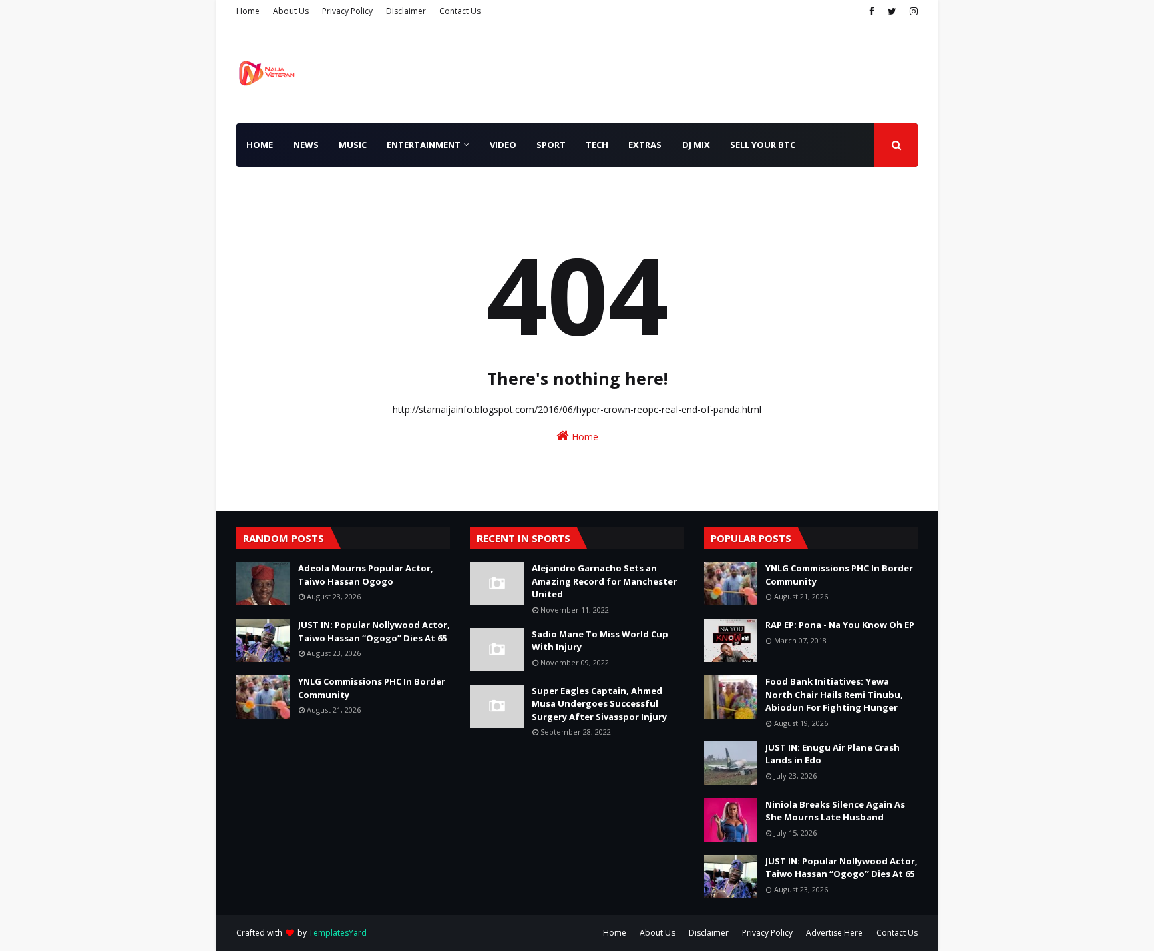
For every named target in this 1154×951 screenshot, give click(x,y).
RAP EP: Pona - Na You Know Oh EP (839, 625)
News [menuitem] (306, 145)
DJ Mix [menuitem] (696, 145)
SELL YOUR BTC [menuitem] (762, 145)
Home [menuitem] (259, 145)
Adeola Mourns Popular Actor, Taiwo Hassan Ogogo (365, 574)
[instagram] (912, 11)
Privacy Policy (347, 11)
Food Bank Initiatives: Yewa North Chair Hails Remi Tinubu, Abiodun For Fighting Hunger (834, 694)
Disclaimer (406, 11)
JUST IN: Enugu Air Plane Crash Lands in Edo (832, 754)
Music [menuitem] (353, 145)
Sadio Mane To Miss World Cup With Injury (600, 640)
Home (248, 11)
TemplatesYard (338, 932)
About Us (291, 11)
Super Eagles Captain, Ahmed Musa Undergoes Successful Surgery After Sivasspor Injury (599, 704)
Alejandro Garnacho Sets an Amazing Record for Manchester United (604, 581)
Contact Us (460, 11)
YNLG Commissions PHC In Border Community (371, 688)
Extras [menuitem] (645, 145)
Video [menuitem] (503, 145)
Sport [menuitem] (551, 145)
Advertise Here (834, 932)
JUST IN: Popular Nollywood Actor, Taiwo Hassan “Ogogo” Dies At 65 (374, 631)
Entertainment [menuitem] (424, 145)
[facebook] (872, 11)
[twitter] (892, 11)
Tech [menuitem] (597, 145)
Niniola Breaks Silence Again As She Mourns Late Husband (835, 811)
